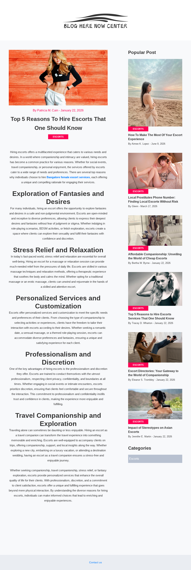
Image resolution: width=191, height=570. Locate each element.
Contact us (95, 562)
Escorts (58, 136)
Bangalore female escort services (68, 177)
